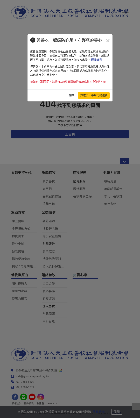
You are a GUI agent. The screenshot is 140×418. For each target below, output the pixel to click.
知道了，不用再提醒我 (94, 95)
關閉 (71, 95)
